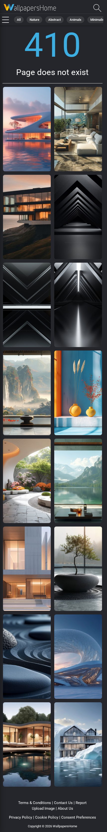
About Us (65, 808)
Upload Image (43, 808)
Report (81, 803)
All (19, 20)
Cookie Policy (46, 817)
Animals (75, 20)
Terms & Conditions (34, 803)
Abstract (54, 20)
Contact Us (63, 803)
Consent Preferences (78, 817)
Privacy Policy (20, 817)
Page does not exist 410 (30, 8)
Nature (34, 20)
